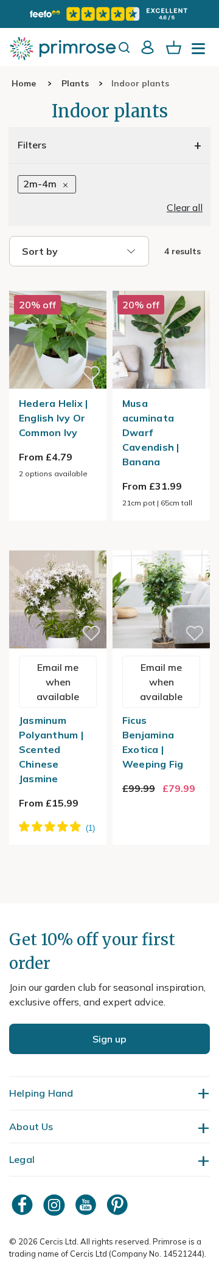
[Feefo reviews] (109, 14)
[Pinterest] (118, 1205)
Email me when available (57, 682)
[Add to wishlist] (91, 373)
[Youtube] (87, 1205)
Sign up (109, 1039)
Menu (200, 52)
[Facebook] (23, 1205)
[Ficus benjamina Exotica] (161, 543)
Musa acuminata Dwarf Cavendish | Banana (150, 432)
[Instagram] (55, 1205)
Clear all (185, 207)
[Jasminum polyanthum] (57, 543)
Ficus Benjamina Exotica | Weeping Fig (153, 742)
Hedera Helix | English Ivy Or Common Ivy (53, 418)
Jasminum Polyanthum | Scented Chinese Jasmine (51, 749)
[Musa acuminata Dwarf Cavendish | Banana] (161, 283)
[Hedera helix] (57, 283)
